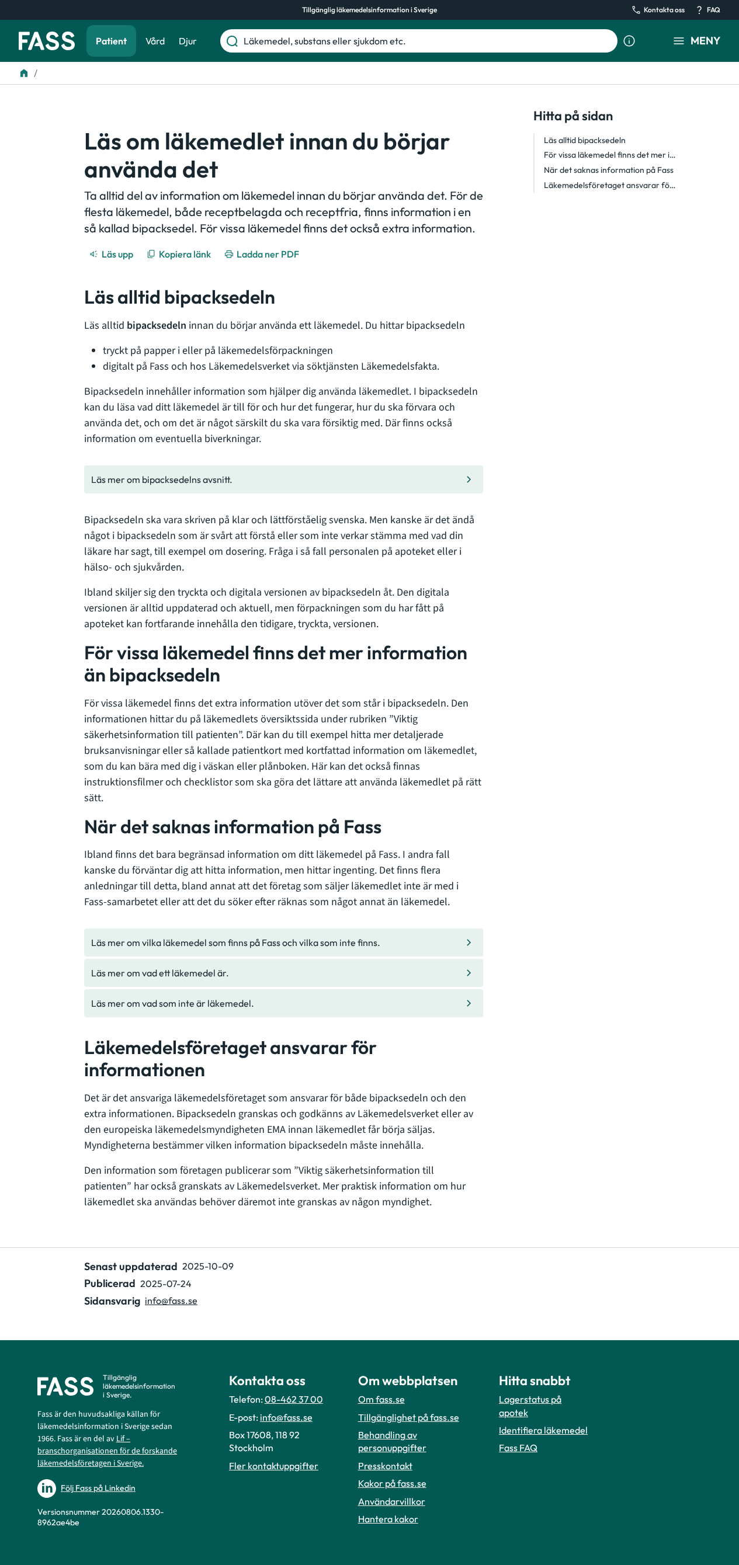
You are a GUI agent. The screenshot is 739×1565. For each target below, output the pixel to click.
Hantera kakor (388, 1519)
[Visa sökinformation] (629, 41)
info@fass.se (171, 1300)
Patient (111, 41)
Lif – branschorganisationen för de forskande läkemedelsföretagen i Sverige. (107, 1451)
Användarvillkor (391, 1501)
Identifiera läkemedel (543, 1430)
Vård (155, 41)
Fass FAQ (518, 1447)
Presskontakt (385, 1466)
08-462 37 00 (294, 1399)
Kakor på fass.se (392, 1483)
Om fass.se (381, 1399)
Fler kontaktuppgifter (273, 1466)
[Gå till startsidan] (47, 41)
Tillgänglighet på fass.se (408, 1417)
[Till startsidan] (24, 73)
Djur (188, 41)
